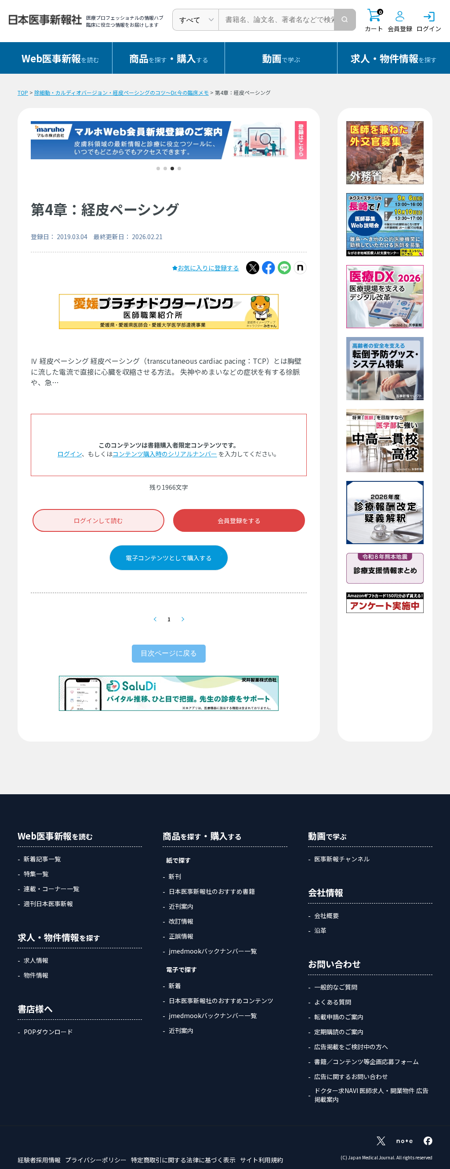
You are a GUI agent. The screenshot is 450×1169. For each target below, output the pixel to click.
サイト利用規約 (261, 1159)
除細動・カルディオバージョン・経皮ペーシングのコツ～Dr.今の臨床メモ (121, 92)
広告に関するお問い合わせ (351, 1076)
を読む (60, 58)
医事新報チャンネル (342, 858)
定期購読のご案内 (338, 1031)
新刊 (175, 876)
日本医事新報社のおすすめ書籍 (212, 891)
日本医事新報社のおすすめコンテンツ (221, 1000)
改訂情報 (181, 921)
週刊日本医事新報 (48, 903)
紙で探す (178, 860)
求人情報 (36, 960)
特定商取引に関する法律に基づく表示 (183, 1159)
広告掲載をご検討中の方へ (351, 1046)
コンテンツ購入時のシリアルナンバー (164, 453)
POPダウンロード (48, 1031)
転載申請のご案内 (338, 1016)
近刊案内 (181, 906)
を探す (394, 58)
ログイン (70, 453)
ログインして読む (98, 520)
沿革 (320, 930)
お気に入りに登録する (208, 267)
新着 (175, 985)
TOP (23, 92)
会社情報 (325, 892)
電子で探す (181, 969)
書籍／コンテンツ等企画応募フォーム (366, 1061)
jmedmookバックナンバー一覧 (213, 951)
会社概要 (326, 915)
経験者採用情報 (39, 1159)
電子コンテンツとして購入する (169, 557)
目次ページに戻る (169, 653)
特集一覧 (36, 873)
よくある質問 (332, 1001)
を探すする (168, 58)
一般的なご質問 (335, 987)
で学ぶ (281, 58)
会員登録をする (239, 520)
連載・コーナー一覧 (51, 888)
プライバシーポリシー (96, 1159)
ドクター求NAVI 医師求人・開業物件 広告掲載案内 (371, 1095)
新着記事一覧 (42, 858)
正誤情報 (181, 936)
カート (374, 21)
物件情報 (36, 975)
